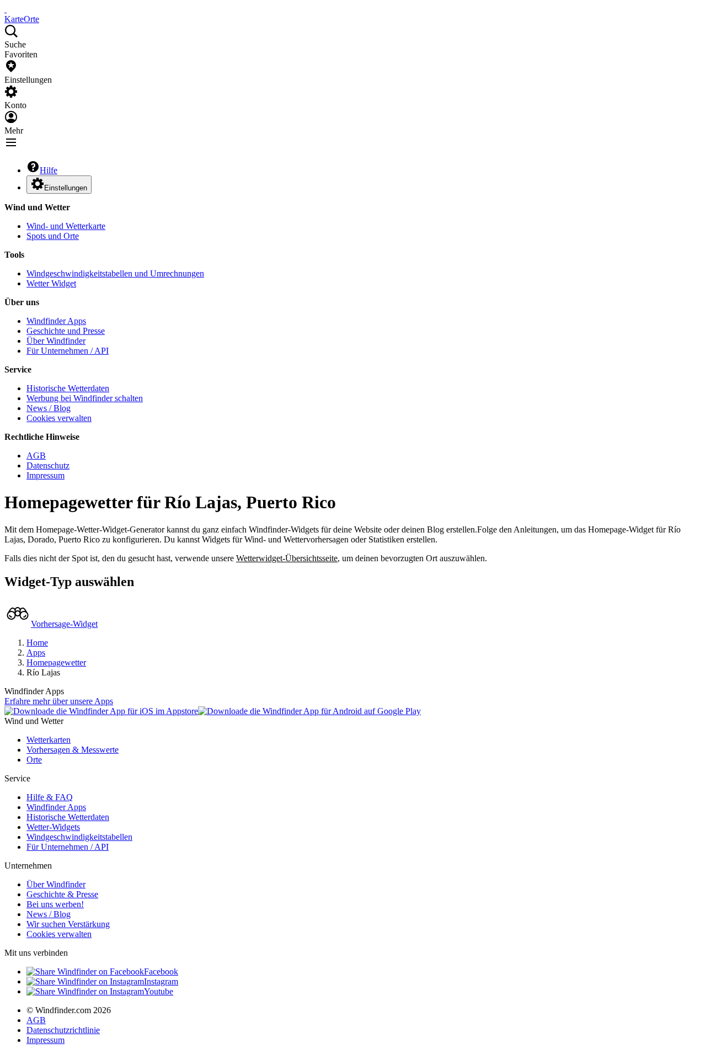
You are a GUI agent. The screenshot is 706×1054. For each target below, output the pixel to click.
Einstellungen (65, 188)
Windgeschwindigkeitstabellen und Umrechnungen (115, 273)
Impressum (45, 475)
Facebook (161, 971)
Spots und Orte (52, 236)
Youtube (158, 991)
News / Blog (48, 408)
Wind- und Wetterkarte (65, 226)
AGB (36, 455)
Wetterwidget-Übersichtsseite (287, 558)
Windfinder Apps (56, 321)
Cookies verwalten (59, 418)
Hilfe (48, 170)
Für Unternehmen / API (67, 350)
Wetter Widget (51, 283)
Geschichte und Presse (65, 331)
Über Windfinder (55, 340)
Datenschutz (47, 465)
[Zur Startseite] (5, 9)
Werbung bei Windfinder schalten (84, 398)
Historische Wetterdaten (67, 388)
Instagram (161, 981)
